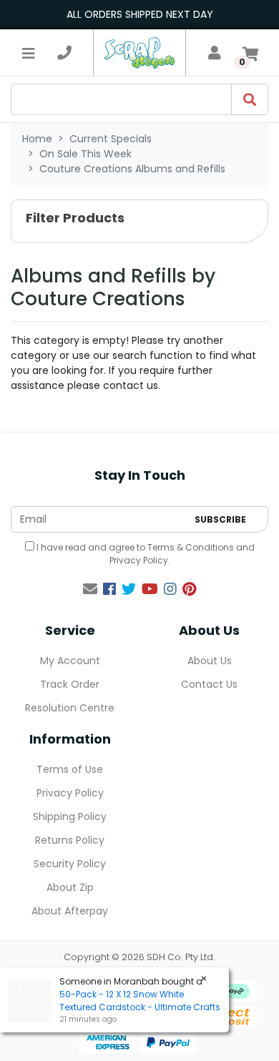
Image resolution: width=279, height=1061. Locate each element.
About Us (209, 660)
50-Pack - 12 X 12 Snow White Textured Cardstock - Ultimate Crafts (139, 1000)
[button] (139, 221)
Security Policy (70, 864)
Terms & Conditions (190, 547)
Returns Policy (69, 840)
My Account (70, 660)
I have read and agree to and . (144, 553)
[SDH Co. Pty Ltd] (139, 52)
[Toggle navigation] (28, 53)
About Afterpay (69, 911)
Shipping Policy (70, 816)
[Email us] (90, 589)
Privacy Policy (138, 560)
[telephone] (64, 53)
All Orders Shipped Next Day (140, 14)
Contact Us (209, 684)
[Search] (249, 99)
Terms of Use (69, 769)
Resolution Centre (69, 708)
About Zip (70, 887)
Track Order (69, 684)
